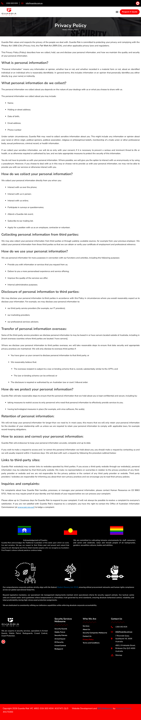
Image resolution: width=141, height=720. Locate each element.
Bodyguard (59, 649)
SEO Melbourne (104, 708)
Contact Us (87, 636)
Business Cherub (123, 708)
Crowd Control (60, 645)
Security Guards (61, 629)
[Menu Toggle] (117, 11)
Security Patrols (61, 635)
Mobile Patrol (60, 632)
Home (64, 30)
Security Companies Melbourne (95, 633)
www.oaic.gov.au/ (26, 507)
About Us (86, 629)
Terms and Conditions (91, 643)
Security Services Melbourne (63, 620)
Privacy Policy (88, 639)
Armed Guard (60, 639)
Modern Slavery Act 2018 (67, 587)
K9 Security (59, 642)
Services (86, 626)
